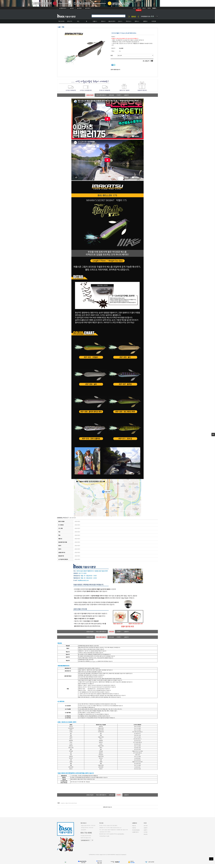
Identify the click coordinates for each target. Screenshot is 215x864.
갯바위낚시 (128, 21)
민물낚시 (95, 21)
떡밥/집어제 (61, 21)
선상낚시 (120, 21)
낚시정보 (145, 832)
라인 (78, 21)
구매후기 (118, 95)
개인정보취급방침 (135, 829)
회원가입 (139, 8)
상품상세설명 (89, 95)
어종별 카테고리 (63, 8)
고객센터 (80, 8)
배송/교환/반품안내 (101, 95)
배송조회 (145, 834)
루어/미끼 (69, 21)
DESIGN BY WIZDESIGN (121, 854)
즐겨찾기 (154, 8)
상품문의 (126, 95)
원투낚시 (137, 21)
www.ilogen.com (94, 661)
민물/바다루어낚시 (111, 21)
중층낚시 (103, 21)
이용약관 (134, 827)
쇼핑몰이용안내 (135, 832)
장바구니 (144, 8)
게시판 (72, 8)
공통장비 (145, 21)
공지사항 (145, 825)
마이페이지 (88, 8)
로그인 (134, 8)
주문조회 (149, 8)
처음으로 (134, 825)
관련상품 (111, 95)
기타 (63, 27)
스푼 (59, 27)
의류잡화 (154, 21)
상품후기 (145, 829)
